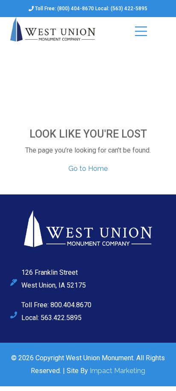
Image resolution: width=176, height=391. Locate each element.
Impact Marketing (117, 371)
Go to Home (88, 169)
